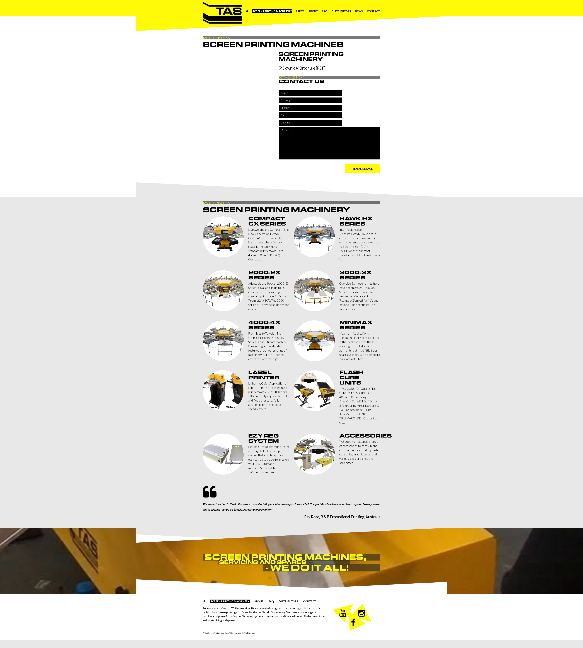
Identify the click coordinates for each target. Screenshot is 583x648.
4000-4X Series (264, 325)
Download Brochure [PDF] (303, 68)
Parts (300, 11)
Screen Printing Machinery (272, 11)
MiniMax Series (355, 325)
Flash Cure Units (351, 377)
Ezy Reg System (263, 438)
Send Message (363, 168)
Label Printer (263, 375)
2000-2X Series (264, 275)
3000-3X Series (355, 275)
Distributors (341, 11)
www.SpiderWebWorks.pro (246, 633)
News (359, 11)
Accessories (365, 435)
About (313, 11)
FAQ (324, 11)
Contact (373, 11)
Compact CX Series (267, 221)
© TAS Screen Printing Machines (218, 633)
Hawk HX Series (356, 221)
